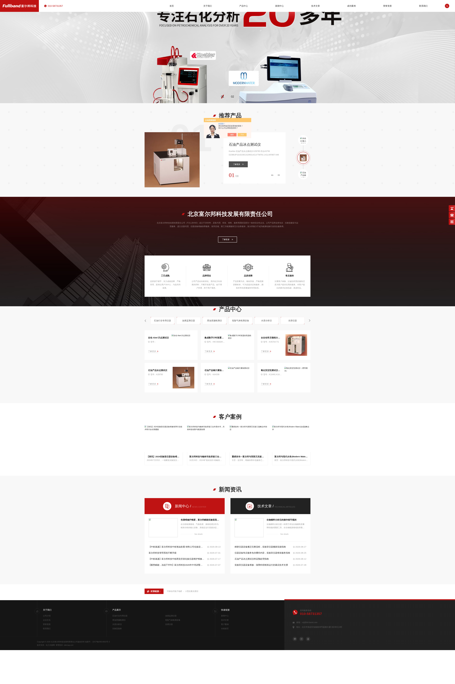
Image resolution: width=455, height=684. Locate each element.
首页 (172, 6)
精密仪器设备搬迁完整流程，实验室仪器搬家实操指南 (260, 547)
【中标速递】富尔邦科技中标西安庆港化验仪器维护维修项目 (177, 559)
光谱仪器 (169, 624)
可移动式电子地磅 (174, 591)
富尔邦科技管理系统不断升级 (162, 553)
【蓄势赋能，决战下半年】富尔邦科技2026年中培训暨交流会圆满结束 (177, 565)
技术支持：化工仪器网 (46, 645)
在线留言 (225, 629)
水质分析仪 (117, 624)
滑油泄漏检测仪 (119, 620)
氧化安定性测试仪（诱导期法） (271, 370)
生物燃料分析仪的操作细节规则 (281, 520)
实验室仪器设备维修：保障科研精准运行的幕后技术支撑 (261, 565)
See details (198, 534)
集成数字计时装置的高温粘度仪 (215, 337)
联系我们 (423, 6)
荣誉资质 (387, 6)
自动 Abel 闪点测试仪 (158, 337)
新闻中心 (279, 6)
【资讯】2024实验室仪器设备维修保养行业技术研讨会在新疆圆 (164, 456)
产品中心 (243, 6)
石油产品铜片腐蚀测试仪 (215, 370)
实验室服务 (117, 629)
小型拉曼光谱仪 (191, 591)
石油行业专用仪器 (119, 616)
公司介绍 (47, 616)
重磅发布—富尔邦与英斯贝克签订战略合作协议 (249, 456)
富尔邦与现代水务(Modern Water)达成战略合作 (291, 456)
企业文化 (47, 620)
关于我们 (207, 6)
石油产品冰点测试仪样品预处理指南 (252, 559)
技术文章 (315, 6)
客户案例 (225, 624)
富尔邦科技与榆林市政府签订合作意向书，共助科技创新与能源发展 (206, 456)
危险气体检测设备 (172, 620)
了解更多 (236, 164)
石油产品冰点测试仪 (245, 144)
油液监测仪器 (171, 616)
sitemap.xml (68, 645)
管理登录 (59, 645)
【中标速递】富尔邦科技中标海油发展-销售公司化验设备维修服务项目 (177, 547)
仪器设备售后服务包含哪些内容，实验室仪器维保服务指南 (262, 553)
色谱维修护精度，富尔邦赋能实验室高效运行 (201, 520)
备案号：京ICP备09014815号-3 (97, 642)
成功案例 (351, 6)
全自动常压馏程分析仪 (271, 337)
